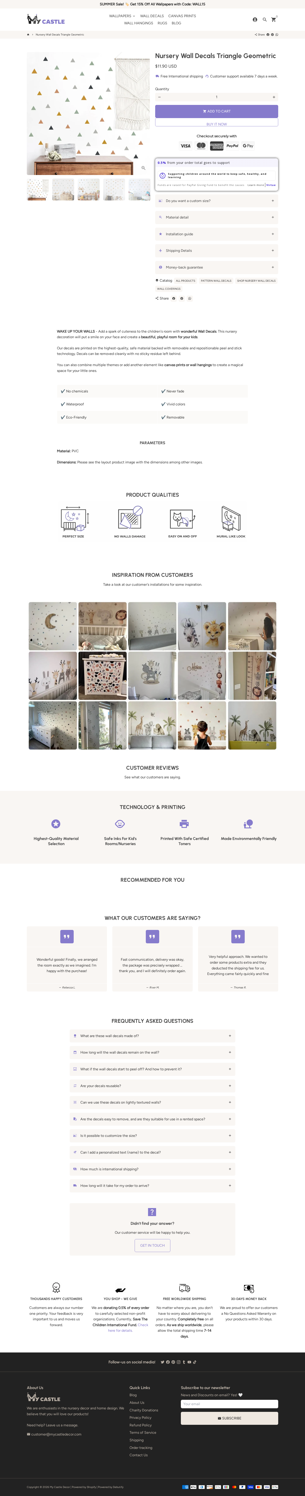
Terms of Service (143, 1432)
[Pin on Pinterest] (272, 34)
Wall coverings (168, 288)
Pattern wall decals (216, 280)
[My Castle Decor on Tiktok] (194, 1362)
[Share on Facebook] (268, 34)
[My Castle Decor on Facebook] (168, 1362)
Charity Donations (144, 1410)
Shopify (91, 1487)
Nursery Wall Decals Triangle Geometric (60, 34)
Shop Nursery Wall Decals (256, 280)
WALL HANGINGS (138, 23)
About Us (137, 1402)
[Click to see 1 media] (38, 189)
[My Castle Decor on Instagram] (178, 1362)
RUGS (162, 23)
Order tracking (141, 1448)
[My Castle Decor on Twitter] (162, 1362)
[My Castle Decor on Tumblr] (184, 1362)
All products (185, 280)
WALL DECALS (152, 16)
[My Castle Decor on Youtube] (189, 1362)
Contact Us (139, 1455)
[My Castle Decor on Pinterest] (173, 1362)
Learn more (256, 185)
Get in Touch (152, 1245)
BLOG (176, 23)
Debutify (118, 1487)
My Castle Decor (60, 1487)
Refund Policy (141, 1425)
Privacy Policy (140, 1417)
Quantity (162, 89)
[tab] (216, 201)
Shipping (137, 1440)
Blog (133, 1395)
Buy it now (217, 124)
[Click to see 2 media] (63, 189)
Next (144, 113)
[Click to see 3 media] (89, 189)
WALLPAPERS (122, 16)
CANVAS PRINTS (182, 16)
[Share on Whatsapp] (277, 34)
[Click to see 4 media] (114, 189)
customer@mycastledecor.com (54, 1434)
